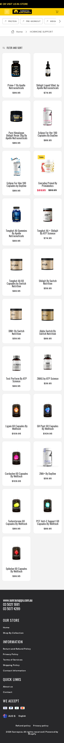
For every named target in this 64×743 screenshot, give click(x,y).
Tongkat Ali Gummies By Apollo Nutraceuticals (16, 233)
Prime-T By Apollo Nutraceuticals (16, 86)
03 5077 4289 (11, 608)
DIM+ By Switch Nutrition (16, 332)
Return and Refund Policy (17, 648)
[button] (7, 11)
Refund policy (23, 726)
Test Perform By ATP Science (16, 379)
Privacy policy (40, 726)
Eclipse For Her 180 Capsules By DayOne (48, 134)
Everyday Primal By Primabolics (47, 184)
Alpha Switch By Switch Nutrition (47, 332)
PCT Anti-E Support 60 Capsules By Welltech (47, 522)
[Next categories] (60, 21)
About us (8, 686)
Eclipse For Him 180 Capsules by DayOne (16, 184)
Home (6, 627)
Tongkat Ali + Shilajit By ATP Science (47, 232)
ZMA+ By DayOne (47, 473)
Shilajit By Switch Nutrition (48, 282)
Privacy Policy (10, 654)
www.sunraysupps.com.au (17, 600)
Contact (7, 692)
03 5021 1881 (11, 604)
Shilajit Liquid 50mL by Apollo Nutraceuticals (47, 86)
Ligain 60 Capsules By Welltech (16, 427)
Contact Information (14, 670)
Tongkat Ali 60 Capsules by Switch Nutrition (16, 283)
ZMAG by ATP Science (47, 378)
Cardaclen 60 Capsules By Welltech (16, 475)
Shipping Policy (11, 665)
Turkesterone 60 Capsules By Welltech (16, 522)
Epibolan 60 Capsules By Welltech (16, 570)
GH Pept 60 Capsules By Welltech (47, 427)
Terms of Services (12, 659)
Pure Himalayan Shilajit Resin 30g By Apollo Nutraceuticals (16, 135)
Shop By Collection (13, 633)
